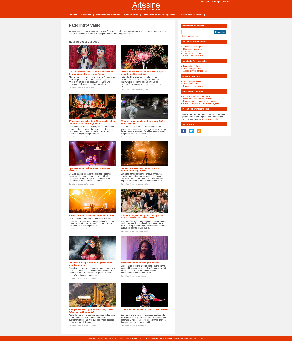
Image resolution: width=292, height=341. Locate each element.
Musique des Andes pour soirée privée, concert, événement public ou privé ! (91, 311)
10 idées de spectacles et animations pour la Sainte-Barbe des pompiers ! (141, 169)
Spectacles (86, 15)
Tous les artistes (190, 84)
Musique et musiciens (193, 49)
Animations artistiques (193, 46)
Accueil (73, 15)
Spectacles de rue (191, 51)
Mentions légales (157, 338)
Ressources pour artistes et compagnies (201, 103)
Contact (202, 338)
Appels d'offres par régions (195, 71)
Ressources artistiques (191, 15)
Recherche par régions (191, 36)
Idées (196, 338)
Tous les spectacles (192, 81)
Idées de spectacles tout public (136, 90)
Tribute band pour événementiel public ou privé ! (92, 215)
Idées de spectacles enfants (83, 87)
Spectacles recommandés (108, 15)
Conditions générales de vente (176, 338)
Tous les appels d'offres (193, 68)
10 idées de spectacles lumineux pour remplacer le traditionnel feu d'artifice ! (143, 73)
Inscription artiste (209, 1)
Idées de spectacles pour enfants (198, 99)
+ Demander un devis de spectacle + (160, 15)
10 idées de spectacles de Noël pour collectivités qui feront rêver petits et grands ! (92, 122)
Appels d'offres (131, 15)
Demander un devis (191, 66)
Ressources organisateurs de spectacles (201, 101)
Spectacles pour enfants (194, 53)
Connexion (224, 1)
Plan (190, 338)
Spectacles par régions (193, 86)
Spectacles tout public (193, 56)
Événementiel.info (210, 119)
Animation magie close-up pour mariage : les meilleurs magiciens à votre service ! (142, 216)
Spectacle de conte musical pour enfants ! (140, 263)
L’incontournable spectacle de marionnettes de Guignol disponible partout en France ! (91, 73)
